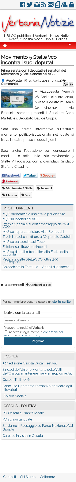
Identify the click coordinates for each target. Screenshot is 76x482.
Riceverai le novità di (24, 327)
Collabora (47, 477)
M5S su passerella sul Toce (24, 242)
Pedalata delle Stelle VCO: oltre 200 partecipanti (30, 260)
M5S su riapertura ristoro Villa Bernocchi (33, 232)
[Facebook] (23, 6)
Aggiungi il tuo (39, 284)
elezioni (11, 194)
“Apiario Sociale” (15, 396)
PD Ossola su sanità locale (23, 413)
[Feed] (44, 6)
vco (27, 194)
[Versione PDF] (57, 6)
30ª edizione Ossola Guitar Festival (30, 363)
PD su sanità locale (17, 419)
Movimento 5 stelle (19, 188)
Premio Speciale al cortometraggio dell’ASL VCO (36, 225)
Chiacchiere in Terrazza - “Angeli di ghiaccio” (37, 267)
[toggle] (69, 47)
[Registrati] (64, 6)
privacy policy (30, 335)
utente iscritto (61, 301)
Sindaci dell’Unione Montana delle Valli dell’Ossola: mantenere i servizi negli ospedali (37, 371)
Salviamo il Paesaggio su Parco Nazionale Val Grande (38, 427)
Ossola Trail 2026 (16, 380)
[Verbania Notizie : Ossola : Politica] (38, 32)
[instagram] (37, 6)
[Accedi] (72, 6)
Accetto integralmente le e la (33, 333)
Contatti (9, 477)
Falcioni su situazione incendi (25, 247)
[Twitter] (30, 6)
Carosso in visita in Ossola (23, 436)
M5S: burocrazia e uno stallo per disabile (34, 214)
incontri (46, 188)
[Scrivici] (51, 6)
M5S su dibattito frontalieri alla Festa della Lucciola (35, 253)
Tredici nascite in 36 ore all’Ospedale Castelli (37, 237)
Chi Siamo (28, 477)
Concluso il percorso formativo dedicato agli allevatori (37, 388)
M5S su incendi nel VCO (21, 219)
